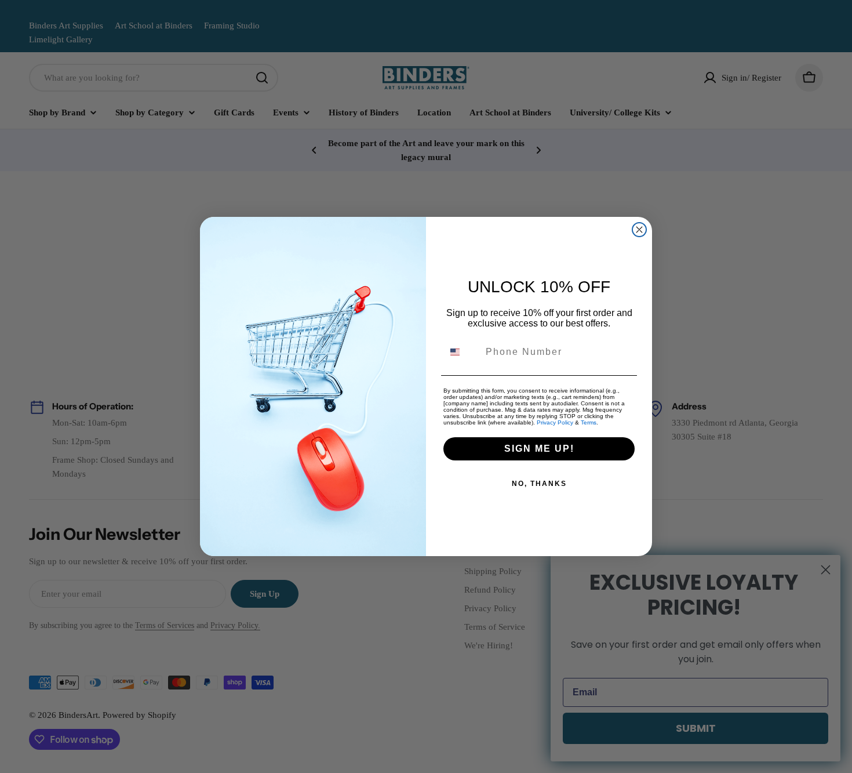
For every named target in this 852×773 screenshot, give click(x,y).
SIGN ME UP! (539, 448)
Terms (588, 422)
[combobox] (462, 352)
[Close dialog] (639, 230)
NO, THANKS (539, 484)
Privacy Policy (555, 422)
